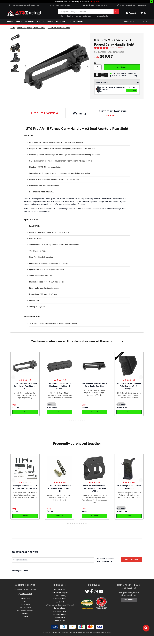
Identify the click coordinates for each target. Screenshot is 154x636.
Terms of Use (60, 620)
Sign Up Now (129, 600)
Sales (18, 21)
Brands (40, 21)
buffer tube (87, 16)
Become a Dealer (60, 608)
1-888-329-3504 (26, 594)
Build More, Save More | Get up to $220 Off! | (77, 1)
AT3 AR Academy (76, 21)
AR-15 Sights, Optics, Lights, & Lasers (31, 28)
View (59, 412)
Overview (44, 113)
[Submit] (116, 11)
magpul (78, 16)
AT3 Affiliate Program (60, 592)
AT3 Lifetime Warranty (25, 610)
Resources (128, 21)
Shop (9, 21)
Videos (50, 21)
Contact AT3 (25, 598)
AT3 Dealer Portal (59, 611)
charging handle (102, 16)
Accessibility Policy (60, 614)
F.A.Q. (25, 601)
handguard (71, 16)
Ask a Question (131, 560)
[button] (140, 377)
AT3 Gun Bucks (59, 589)
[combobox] (88, 11)
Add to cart (121, 67)
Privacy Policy (60, 617)
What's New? (61, 21)
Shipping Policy (25, 607)
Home (12, 28)
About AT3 (141, 21)
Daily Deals (29, 21)
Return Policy (25, 604)
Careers (25, 617)
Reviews (112, 112)
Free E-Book (59, 602)
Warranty (79, 113)
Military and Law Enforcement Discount (60, 605)
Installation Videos (59, 599)
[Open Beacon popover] (145, 627)
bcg (94, 16)
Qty (95, 63)
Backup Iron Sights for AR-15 (59, 28)
